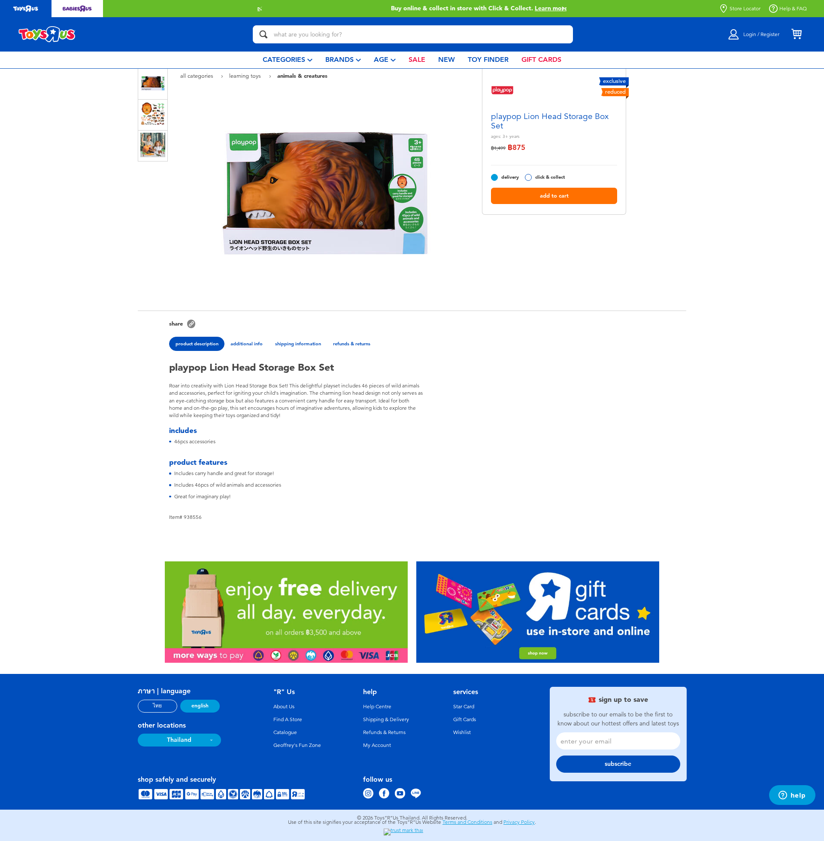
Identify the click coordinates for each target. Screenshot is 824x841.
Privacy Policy (519, 822)
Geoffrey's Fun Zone (297, 745)
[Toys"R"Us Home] (47, 34)
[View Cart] (796, 34)
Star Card (463, 707)
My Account (377, 745)
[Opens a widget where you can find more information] (792, 796)
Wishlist (462, 732)
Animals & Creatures (302, 75)
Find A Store (287, 719)
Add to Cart (554, 195)
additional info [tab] (246, 344)
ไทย (157, 706)
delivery (510, 177)
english (200, 706)
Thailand (179, 739)
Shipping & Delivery (386, 719)
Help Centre (377, 707)
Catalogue (285, 732)
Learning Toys (246, 75)
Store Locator (745, 9)
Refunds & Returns (384, 732)
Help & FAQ (793, 9)
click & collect (550, 177)
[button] (563, 8)
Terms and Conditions (467, 822)
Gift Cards (464, 719)
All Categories (197, 75)
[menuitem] (287, 60)
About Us (283, 707)
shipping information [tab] (298, 344)
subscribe (618, 764)
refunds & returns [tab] (351, 344)
